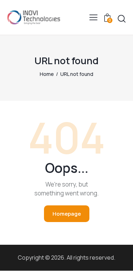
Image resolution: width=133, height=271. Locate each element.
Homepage (66, 213)
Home (47, 74)
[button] (93, 17)
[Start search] (121, 18)
